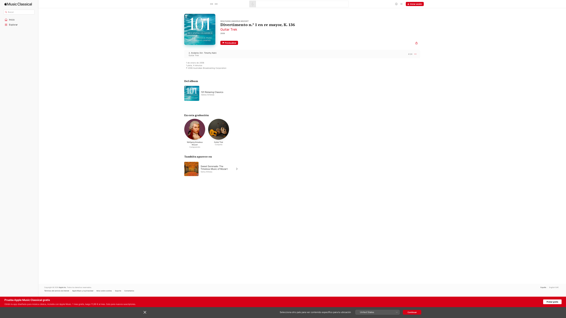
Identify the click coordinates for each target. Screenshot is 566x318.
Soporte (118, 291)
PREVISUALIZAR (406, 54)
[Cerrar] (145, 312)
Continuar (412, 312)
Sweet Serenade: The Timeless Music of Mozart (214, 167)
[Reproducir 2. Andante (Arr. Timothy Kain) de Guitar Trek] (181, 54)
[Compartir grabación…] (416, 43)
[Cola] (401, 4)
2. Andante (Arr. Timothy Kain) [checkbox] (203, 53)
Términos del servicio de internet (56, 291)
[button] (19, 20)
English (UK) (554, 287)
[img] (18, 4)
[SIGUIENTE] (216, 4)
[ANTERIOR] (211, 4)
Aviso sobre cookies (104, 291)
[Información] (396, 4)
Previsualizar (230, 43)
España (543, 287)
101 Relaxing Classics (212, 92)
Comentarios (129, 291)
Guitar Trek (228, 29)
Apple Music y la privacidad (82, 291)
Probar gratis (552, 302)
